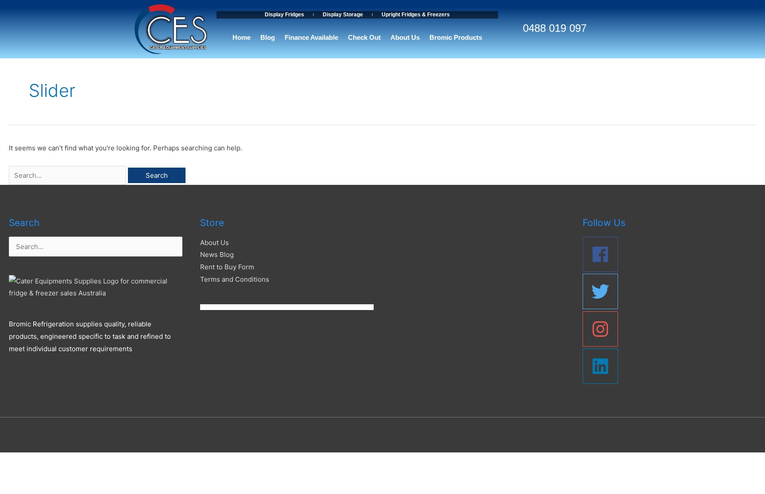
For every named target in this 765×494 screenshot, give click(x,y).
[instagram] (669, 329)
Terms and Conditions (234, 279)
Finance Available (311, 37)
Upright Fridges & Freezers (416, 14)
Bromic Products (455, 37)
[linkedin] (669, 366)
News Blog (217, 254)
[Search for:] (68, 175)
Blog (267, 37)
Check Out (364, 37)
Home (241, 37)
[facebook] (669, 254)
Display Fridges (284, 14)
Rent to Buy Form (227, 267)
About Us (405, 37)
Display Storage (343, 14)
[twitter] (669, 291)
